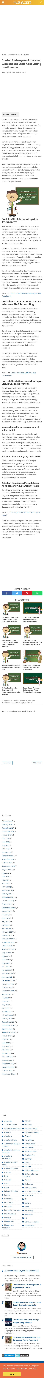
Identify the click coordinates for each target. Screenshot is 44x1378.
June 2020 (6, 1043)
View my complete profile (22, 1257)
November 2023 (8, 901)
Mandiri (28, 1121)
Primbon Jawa (30, 1151)
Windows (29, 1214)
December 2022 (8, 939)
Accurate (8, 1121)
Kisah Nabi (8, 1203)
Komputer (8, 1206)
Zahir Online (29, 1226)
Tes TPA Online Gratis (33, 1192)
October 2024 (7, 863)
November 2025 (8, 831)
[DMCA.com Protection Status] (22, 1356)
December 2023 (8, 897)
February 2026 (7, 821)
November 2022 (8, 942)
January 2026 (7, 825)
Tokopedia (29, 1195)
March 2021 (6, 1012)
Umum (28, 1203)
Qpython (28, 1159)
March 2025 (6, 852)
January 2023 (7, 935)
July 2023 (5, 915)
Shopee (28, 1166)
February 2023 (7, 932)
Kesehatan (8, 1199)
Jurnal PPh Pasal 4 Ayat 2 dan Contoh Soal (22, 1271)
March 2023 (6, 928)
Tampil (13, 115)
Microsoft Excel (31, 1129)
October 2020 (7, 1029)
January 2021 (7, 1019)
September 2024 (8, 866)
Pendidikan (29, 1140)
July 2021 (5, 998)
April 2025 (5, 849)
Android (7, 1172)
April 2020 (6, 1050)
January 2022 (7, 977)
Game (6, 1184)
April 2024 (5, 883)
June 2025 (6, 842)
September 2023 (8, 908)
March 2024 (6, 887)
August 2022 (6, 953)
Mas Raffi (22, 2)
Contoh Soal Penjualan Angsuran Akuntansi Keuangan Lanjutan (31, 619)
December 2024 (8, 856)
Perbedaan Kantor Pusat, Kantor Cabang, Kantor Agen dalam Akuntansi (10, 619)
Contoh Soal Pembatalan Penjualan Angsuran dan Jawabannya (31, 667)
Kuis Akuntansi (10, 1214)
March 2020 (6, 1053)
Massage (28, 1125)
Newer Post (7, 763)
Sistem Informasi (31, 1170)
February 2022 (7, 973)
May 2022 (5, 963)
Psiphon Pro (30, 1155)
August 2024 (7, 870)
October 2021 (7, 987)
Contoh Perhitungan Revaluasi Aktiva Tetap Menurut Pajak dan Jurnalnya (10, 643)
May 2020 (5, 1046)
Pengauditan (30, 1144)
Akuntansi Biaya (10, 1140)
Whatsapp (29, 1210)
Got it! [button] (12, 1374)
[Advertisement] (22, 29)
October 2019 (7, 1070)
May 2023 (5, 921)
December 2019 (8, 1064)
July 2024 (5, 873)
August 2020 (7, 1036)
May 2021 (5, 1005)
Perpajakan (29, 1147)
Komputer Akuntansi (12, 1210)
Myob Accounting (32, 1132)
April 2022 (5, 967)
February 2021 (7, 1015)
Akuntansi (8, 1136)
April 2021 (5, 1008)
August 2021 (6, 994)
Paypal (28, 1136)
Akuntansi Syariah (11, 1168)
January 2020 (7, 1060)
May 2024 (5, 880)
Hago (6, 1187)
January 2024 (7, 894)
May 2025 (5, 845)
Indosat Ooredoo (11, 1191)
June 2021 (5, 1001)
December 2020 (8, 1022)
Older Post (37, 763)
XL (26, 1218)
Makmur (7, 1218)
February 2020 (7, 1057)
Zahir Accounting (32, 1222)
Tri (26, 1199)
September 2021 (8, 991)
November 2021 (8, 984)
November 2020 (8, 1025)
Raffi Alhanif (23, 1253)
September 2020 (8, 1032)
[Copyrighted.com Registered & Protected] (8, 1356)
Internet (7, 1195)
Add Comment (21, 72)
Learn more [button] (32, 1369)
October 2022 (7, 946)
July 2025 (5, 838)
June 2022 (6, 960)
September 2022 (8, 949)
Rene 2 (27, 1163)
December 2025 (8, 828)
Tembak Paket (30, 1188)
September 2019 (8, 1074)
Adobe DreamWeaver (12, 1129)
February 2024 (7, 890)
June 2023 (6, 918)
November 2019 (8, 1067)
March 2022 (6, 970)
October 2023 (7, 904)
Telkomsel (29, 1184)
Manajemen (9, 1221)
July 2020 (5, 1039)
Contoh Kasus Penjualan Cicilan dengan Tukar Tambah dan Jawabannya (32, 690)
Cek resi (7, 1180)
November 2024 (8, 859)
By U (6, 1176)
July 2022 (5, 956)
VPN (27, 1207)
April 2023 (5, 925)
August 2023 (7, 911)
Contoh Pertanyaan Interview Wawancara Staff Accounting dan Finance (32, 642)
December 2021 (8, 980)
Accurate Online (10, 1125)
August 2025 (7, 835)
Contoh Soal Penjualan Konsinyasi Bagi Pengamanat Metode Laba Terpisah (11, 691)
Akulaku (7, 1132)
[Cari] (41, 2)
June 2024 (6, 876)
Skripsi (27, 1180)
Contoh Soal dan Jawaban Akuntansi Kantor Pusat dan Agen (11, 667)
